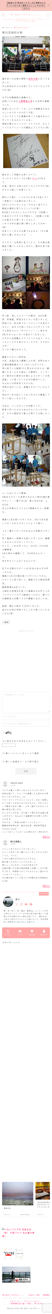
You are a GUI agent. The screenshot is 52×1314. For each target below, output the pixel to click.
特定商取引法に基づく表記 (21, 1303)
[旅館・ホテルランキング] (26, 1275)
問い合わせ (39, 1303)
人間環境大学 (25, 101)
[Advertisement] (26, 661)
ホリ (34, 178)
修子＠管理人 (15, 841)
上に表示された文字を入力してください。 (24, 740)
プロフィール (15, 1301)
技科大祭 (33, 78)
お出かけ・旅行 (34, 1295)
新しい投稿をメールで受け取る (22, 761)
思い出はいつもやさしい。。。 (26, 15)
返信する (46, 836)
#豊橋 (6, 622)
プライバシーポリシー (32, 1301)
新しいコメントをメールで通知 (22, 753)
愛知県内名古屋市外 (23, 27)
